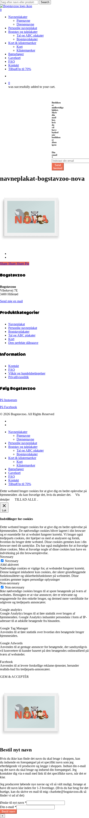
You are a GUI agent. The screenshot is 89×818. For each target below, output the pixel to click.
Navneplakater (17, 432)
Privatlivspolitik (18, 377)
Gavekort (14, 473)
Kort (11, 339)
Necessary (11, 561)
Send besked (57, 167)
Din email (54, 155)
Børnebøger (16, 469)
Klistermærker (26, 465)
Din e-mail (8, 807)
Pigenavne (23, 435)
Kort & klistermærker (22, 458)
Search (45, 2)
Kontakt (13, 366)
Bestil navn (8, 811)
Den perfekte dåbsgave (23, 342)
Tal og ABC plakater (21, 335)
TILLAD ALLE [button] (25, 499)
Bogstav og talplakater (22, 446)
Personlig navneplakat (22, 328)
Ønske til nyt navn (13, 802)
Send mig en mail (11, 301)
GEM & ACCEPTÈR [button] (14, 676)
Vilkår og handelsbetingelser (26, 373)
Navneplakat (16, 324)
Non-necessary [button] (9, 583)
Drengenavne (25, 439)
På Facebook (8, 407)
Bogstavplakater (18, 331)
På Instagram (8, 400)
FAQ (11, 369)
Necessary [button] (6, 556)
